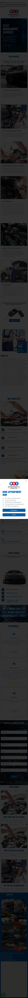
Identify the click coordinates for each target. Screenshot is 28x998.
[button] (14, 510)
